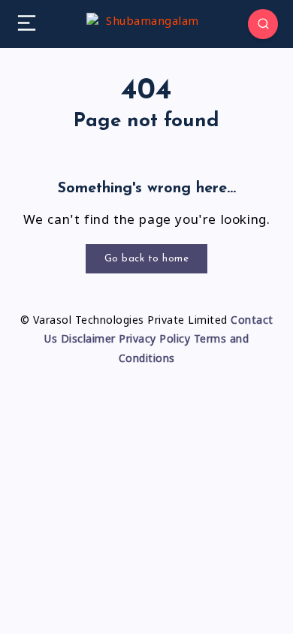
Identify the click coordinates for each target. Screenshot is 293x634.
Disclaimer (88, 341)
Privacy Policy (154, 341)
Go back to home (146, 259)
